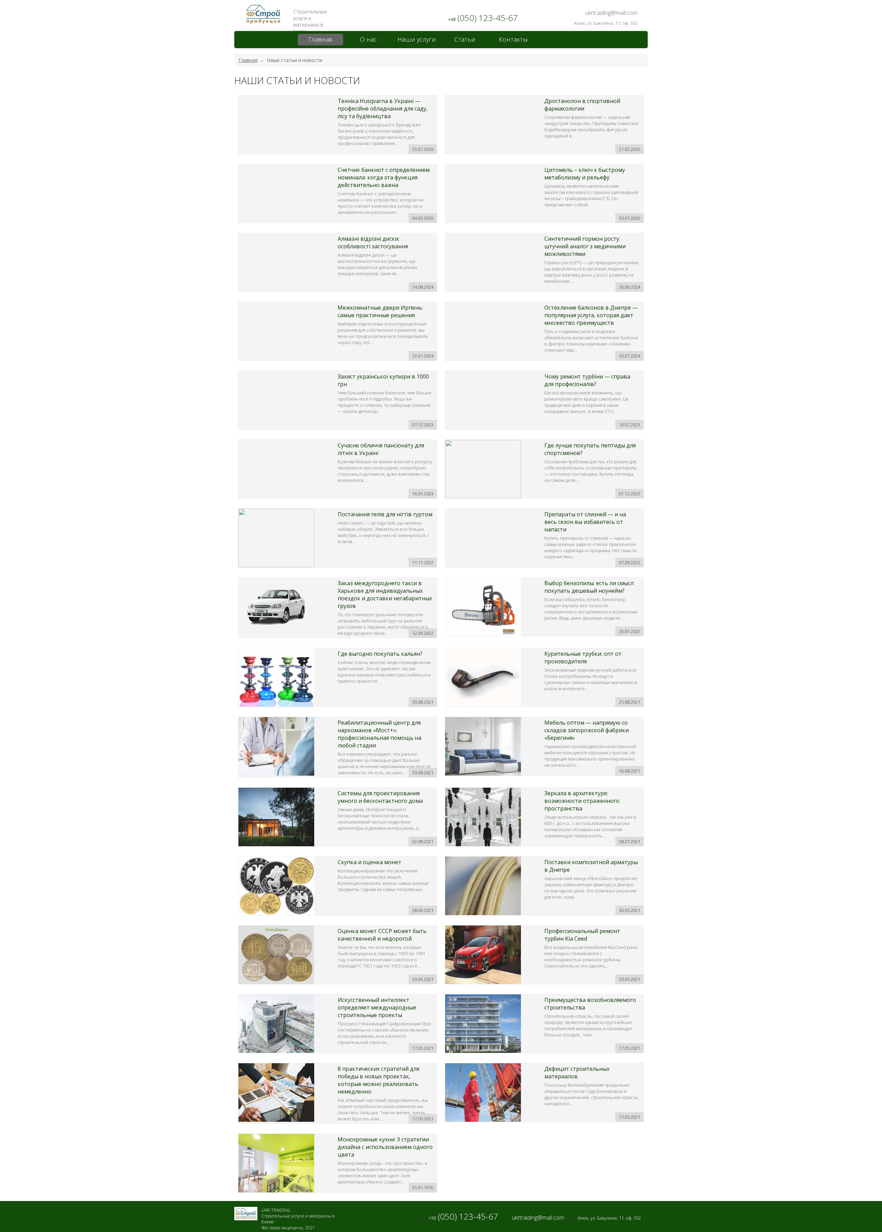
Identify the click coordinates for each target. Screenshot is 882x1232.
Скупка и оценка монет (369, 862)
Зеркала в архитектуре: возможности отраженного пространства (581, 800)
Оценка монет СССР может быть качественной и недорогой (382, 934)
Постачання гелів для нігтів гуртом (385, 514)
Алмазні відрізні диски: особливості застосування (373, 242)
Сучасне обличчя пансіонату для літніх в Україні (381, 449)
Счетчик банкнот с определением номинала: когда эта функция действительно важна (384, 177)
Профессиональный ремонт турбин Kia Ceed (582, 934)
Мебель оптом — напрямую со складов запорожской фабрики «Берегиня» (586, 730)
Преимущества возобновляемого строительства (590, 1003)
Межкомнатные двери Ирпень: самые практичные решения (380, 311)
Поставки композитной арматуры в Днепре (591, 865)
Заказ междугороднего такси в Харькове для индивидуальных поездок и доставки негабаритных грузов (385, 594)
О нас (368, 39)
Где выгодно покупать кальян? (380, 654)
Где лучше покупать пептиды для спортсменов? (590, 449)
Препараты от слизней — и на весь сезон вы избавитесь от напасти (585, 521)
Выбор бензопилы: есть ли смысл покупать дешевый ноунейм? (589, 586)
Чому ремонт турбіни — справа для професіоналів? (587, 380)
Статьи (464, 39)
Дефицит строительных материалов (576, 1072)
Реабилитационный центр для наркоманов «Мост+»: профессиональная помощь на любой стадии (379, 734)
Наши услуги (417, 39)
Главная (320, 39)
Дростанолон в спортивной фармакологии (582, 104)
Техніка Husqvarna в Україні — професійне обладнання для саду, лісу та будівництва (383, 108)
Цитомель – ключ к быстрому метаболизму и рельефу (584, 173)
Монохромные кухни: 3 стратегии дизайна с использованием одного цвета (385, 1147)
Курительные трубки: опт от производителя (583, 657)
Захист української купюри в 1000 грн (383, 380)
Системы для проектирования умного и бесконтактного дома (380, 797)
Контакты (513, 39)
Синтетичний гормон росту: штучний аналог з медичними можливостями (585, 246)
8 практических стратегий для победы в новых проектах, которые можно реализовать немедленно (378, 1080)
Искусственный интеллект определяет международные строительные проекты (377, 1007)
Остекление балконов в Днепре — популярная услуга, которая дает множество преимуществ (591, 315)
